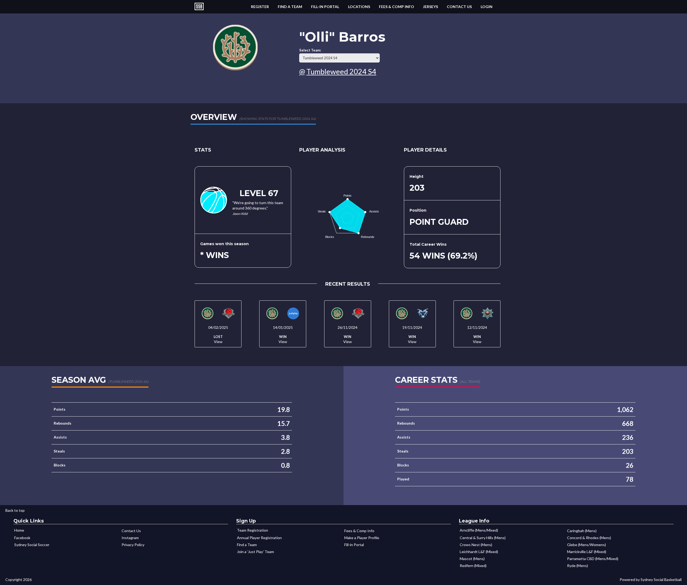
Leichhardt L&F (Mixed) (479, 551)
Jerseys (430, 6)
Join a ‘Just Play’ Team (255, 551)
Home (19, 530)
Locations (359, 6)
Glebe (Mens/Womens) (586, 544)
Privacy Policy (133, 544)
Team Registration (252, 530)
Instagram (130, 537)
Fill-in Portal (325, 6)
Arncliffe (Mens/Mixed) (479, 530)
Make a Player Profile (361, 537)
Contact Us (459, 6)
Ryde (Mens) (577, 565)
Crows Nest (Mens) (476, 544)
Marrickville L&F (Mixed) (586, 551)
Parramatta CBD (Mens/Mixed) (592, 558)
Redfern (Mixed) (473, 565)
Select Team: (310, 50)
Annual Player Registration (259, 537)
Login (486, 6)
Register (260, 6)
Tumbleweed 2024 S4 (341, 71)
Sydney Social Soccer (31, 544)
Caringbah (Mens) (582, 530)
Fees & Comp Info (396, 6)
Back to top (15, 510)
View (218, 341)
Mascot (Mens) (472, 558)
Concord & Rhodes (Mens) (589, 537)
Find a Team (290, 6)
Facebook (22, 537)
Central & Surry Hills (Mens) (483, 537)
